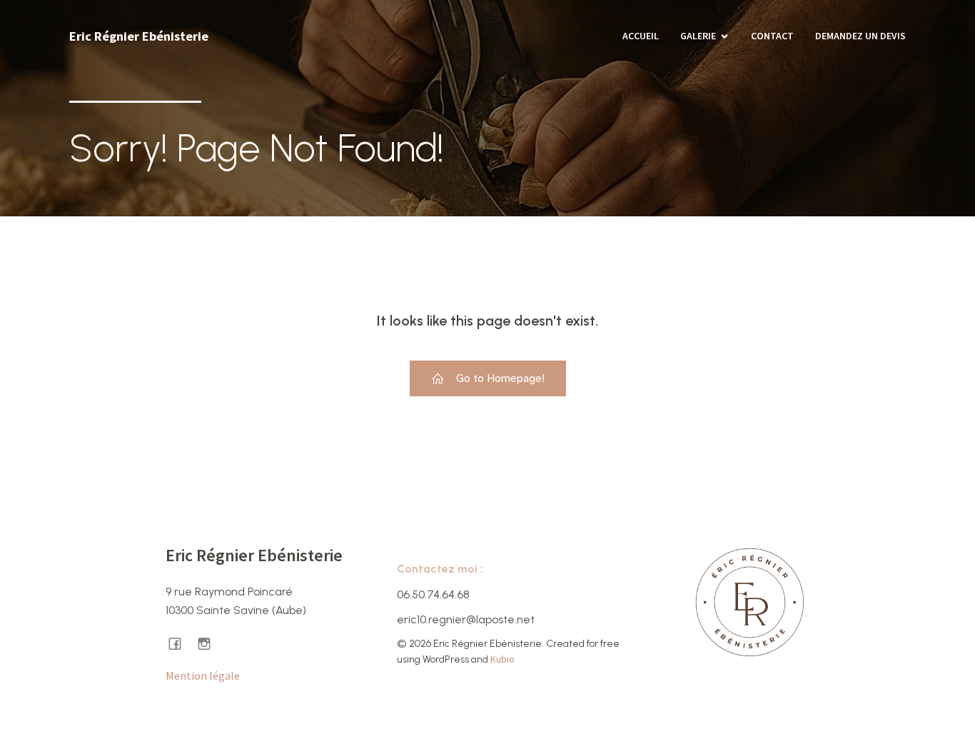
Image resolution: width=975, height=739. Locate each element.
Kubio (502, 659)
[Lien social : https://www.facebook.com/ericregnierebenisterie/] (180, 643)
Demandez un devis (860, 35)
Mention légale (203, 675)
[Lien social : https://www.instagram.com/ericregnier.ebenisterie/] (209, 643)
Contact (772, 35)
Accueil (640, 35)
